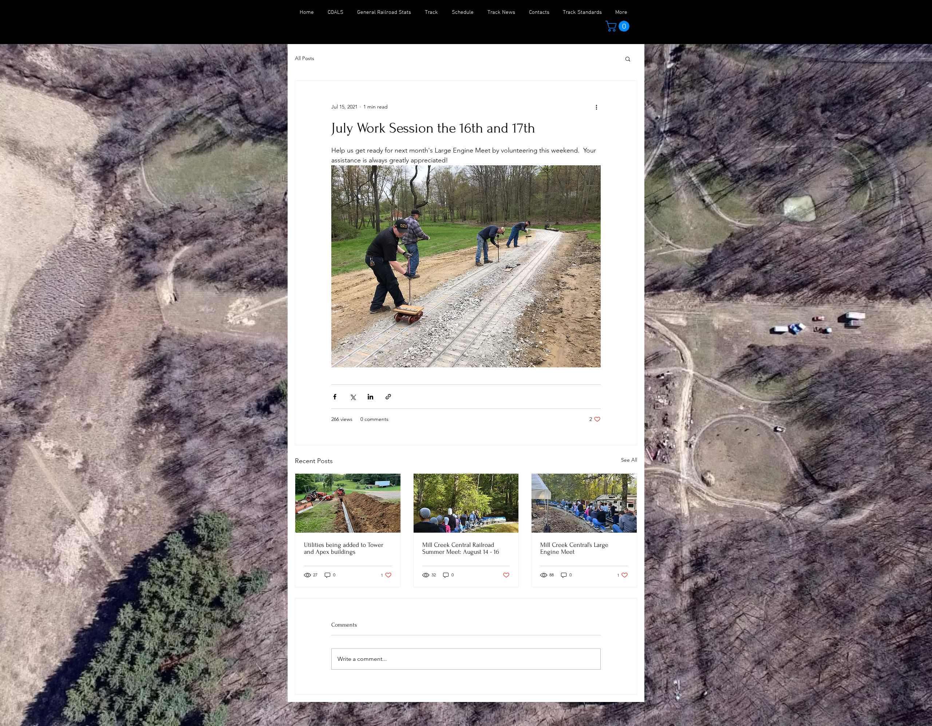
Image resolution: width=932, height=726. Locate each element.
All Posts (304, 58)
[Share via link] (388, 396)
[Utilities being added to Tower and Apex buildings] (347, 503)
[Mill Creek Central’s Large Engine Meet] (584, 503)
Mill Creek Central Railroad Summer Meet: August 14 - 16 (460, 548)
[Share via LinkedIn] (370, 396)
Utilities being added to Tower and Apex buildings (343, 548)
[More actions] (596, 107)
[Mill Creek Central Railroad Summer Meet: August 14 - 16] (466, 503)
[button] (618, 26)
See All (629, 460)
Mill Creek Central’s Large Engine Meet (574, 548)
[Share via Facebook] (334, 396)
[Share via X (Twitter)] (352, 396)
